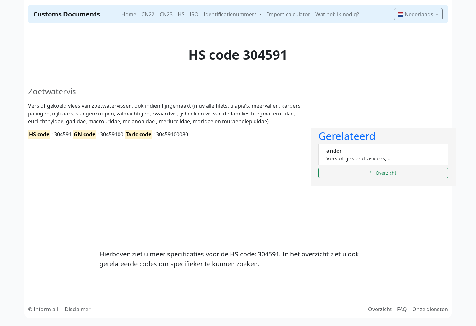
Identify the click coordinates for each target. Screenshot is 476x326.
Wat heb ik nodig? (337, 14)
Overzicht (385, 173)
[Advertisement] (165, 188)
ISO (194, 14)
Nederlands (419, 14)
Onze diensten (430, 309)
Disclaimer (78, 309)
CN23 (166, 14)
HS (181, 14)
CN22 (148, 14)
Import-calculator (288, 14)
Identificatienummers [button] (231, 14)
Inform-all (46, 309)
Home (128, 14)
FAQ (402, 309)
